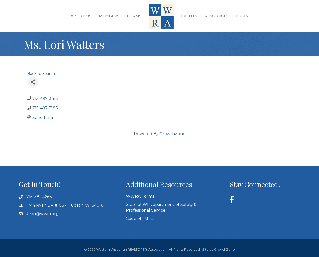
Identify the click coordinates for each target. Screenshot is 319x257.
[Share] (33, 82)
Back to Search (41, 74)
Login (242, 16)
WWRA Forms (140, 196)
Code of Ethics (140, 218)
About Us (81, 16)
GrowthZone (172, 134)
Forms (134, 16)
